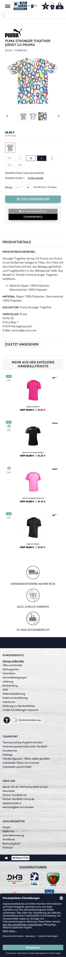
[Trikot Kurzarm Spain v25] (33, 486)
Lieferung (8, 681)
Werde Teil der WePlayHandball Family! (25, 786)
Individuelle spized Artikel (17, 766)
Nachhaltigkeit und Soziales (18, 807)
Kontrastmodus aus (30, 720)
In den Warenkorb (33, 199)
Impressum (9, 701)
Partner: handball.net (14, 795)
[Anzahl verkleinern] (17, 187)
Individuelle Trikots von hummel (21, 762)
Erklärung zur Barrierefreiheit (19, 706)
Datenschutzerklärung (15, 697)
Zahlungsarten (11, 669)
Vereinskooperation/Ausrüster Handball (25, 746)
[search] (33, 15)
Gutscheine (9, 673)
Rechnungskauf (11, 843)
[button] (8, 6)
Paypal (6, 827)
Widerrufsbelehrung (14, 693)
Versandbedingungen (15, 677)
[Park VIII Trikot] (33, 394)
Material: (9, 296)
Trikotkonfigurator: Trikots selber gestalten (26, 758)
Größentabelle (35, 178)
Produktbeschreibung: (19, 251)
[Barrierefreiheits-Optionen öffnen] (7, 720)
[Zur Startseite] (25, 6)
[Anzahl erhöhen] (27, 187)
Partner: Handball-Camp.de (18, 799)
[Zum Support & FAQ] (45, 5)
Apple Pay (8, 831)
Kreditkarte (9, 839)
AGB (5, 689)
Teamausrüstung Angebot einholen (22, 742)
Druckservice (10, 750)
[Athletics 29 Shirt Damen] (33, 440)
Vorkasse (8, 847)
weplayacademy (12, 803)
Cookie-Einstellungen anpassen (21, 709)
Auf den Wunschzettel (34, 211)
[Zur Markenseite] (13, 33)
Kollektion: (11, 307)
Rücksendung (10, 685)
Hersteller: (11, 314)
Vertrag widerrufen (13, 661)
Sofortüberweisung (13, 835)
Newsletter (9, 790)
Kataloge (8, 754)
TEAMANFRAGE (33, 216)
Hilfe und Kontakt (12, 665)
